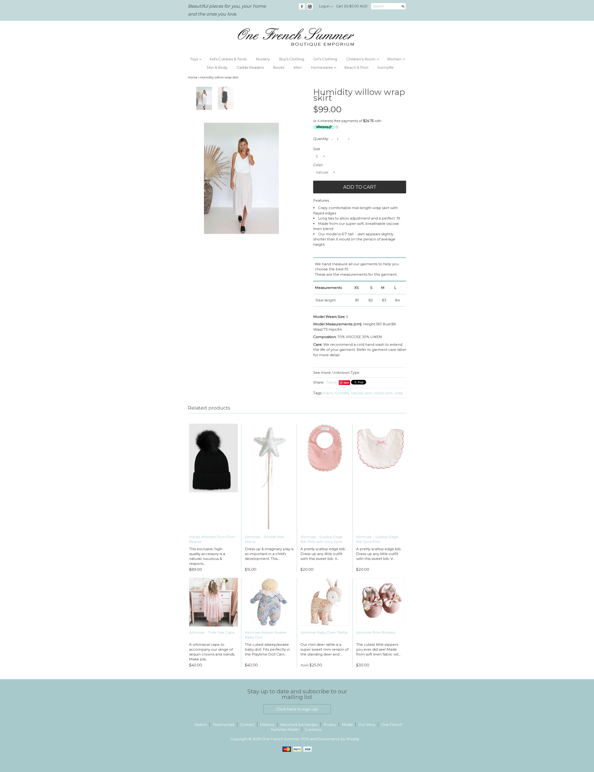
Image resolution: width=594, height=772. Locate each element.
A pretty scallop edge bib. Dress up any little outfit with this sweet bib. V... (323, 554)
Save (346, 382)
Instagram (310, 6)
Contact (247, 724)
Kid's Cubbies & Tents (228, 59)
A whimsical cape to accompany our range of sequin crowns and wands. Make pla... (212, 651)
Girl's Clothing (325, 59)
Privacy (329, 724)
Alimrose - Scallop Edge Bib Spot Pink (377, 539)
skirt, (369, 393)
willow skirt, (383, 393)
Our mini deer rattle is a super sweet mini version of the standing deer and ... (324, 649)
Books (278, 67)
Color (318, 165)
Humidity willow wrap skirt (219, 77)
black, (328, 393)
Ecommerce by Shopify (338, 739)
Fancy (331, 382)
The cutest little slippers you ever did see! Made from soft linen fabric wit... (378, 649)
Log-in (324, 6)
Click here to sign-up (297, 709)
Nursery (263, 59)
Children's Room (360, 59)
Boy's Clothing (291, 59)
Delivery (267, 724)
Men (298, 67)
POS (305, 739)
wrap (398, 393)
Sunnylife (386, 67)
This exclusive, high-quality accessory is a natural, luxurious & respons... (207, 556)
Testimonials (223, 724)
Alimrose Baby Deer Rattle (324, 632)
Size (316, 149)
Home (192, 77)
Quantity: (321, 138)
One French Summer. (281, 739)
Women (394, 59)
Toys (194, 59)
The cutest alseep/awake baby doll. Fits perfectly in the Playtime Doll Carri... (267, 649)
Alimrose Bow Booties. (376, 632)
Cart (352, 6)
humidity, (342, 393)
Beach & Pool (356, 67)
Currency (313, 729)
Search (378, 6)
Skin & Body (217, 67)
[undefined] (241, 178)
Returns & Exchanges (299, 724)
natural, (357, 393)
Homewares (322, 67)
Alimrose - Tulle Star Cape (212, 632)
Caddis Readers (250, 67)
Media (347, 724)
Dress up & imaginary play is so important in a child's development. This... (269, 554)
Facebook (302, 6)
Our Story (366, 724)
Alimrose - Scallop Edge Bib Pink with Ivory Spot (321, 539)
